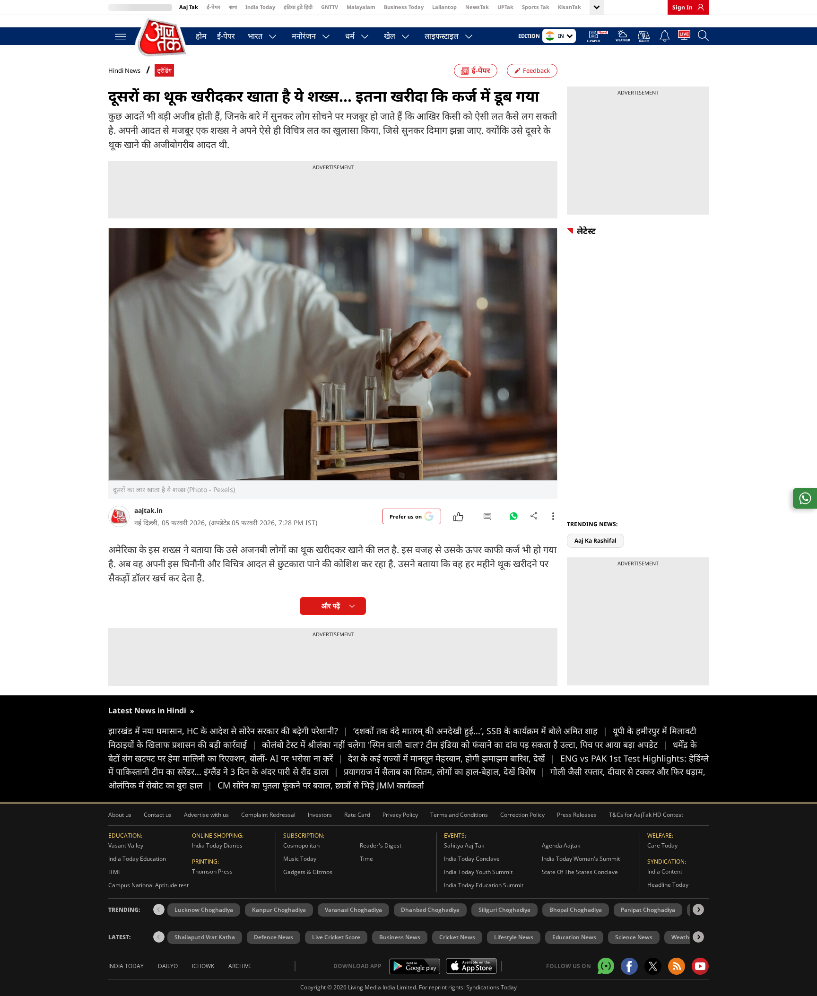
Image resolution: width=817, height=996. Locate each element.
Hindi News (124, 70)
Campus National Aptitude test (148, 885)
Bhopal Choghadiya (575, 910)
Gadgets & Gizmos (307, 872)
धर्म (350, 36)
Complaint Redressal (268, 815)
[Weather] (623, 37)
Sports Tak (535, 6)
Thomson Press (212, 871)
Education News (574, 937)
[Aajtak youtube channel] (700, 966)
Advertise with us (206, 815)
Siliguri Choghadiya (504, 910)
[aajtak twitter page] (652, 966)
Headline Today (667, 885)
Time (366, 859)
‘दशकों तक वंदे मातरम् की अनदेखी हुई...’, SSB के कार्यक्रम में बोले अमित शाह (480, 730)
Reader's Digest (380, 845)
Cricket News (457, 937)
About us (119, 815)
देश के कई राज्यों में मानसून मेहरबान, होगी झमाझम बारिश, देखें (451, 758)
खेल (389, 36)
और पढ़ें (331, 606)
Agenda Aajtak (561, 845)
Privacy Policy (400, 815)
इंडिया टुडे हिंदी (298, 6)
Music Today (299, 859)
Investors (320, 815)
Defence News (273, 937)
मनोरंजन (304, 36)
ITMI (114, 872)
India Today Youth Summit (478, 872)
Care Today (662, 845)
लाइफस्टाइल (442, 36)
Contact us (158, 815)
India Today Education (137, 859)
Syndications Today (491, 987)
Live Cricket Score (336, 937)
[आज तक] (162, 37)
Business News (399, 937)
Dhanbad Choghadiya (430, 910)
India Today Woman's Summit (581, 859)
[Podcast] (645, 36)
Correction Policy (522, 815)
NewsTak (477, 6)
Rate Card (357, 815)
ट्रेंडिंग (164, 70)
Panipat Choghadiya (648, 910)
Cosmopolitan (301, 845)
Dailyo (168, 966)
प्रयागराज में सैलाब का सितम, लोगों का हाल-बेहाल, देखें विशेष (444, 771)
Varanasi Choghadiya (353, 910)
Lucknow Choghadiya (203, 910)
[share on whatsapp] (805, 498)
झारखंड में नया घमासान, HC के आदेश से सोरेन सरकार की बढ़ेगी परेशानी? (228, 730)
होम (201, 36)
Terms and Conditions (459, 815)
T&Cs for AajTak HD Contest (646, 815)
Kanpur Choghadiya (279, 910)
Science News (633, 937)
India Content (664, 871)
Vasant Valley (125, 845)
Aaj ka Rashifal (595, 541)
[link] (698, 7)
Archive (240, 966)
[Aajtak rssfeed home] (676, 966)
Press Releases (577, 815)
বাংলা (233, 6)
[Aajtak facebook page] (629, 966)
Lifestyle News (513, 937)
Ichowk (203, 966)
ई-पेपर (213, 6)
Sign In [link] (682, 7)
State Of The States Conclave (580, 872)
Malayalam (361, 6)
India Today (260, 6)
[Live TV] (684, 36)
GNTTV (329, 6)
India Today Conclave (472, 859)
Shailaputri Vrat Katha (204, 937)
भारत (255, 36)
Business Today (404, 6)
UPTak (505, 6)
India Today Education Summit (483, 885)
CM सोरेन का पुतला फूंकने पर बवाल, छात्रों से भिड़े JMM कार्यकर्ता (320, 785)
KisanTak (569, 6)
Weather (683, 937)
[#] (513, 518)
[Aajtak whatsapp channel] (606, 966)
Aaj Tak (188, 6)
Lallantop (444, 6)
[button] (698, 909)
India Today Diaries (217, 845)
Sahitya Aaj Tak (464, 845)
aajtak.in (148, 510)
